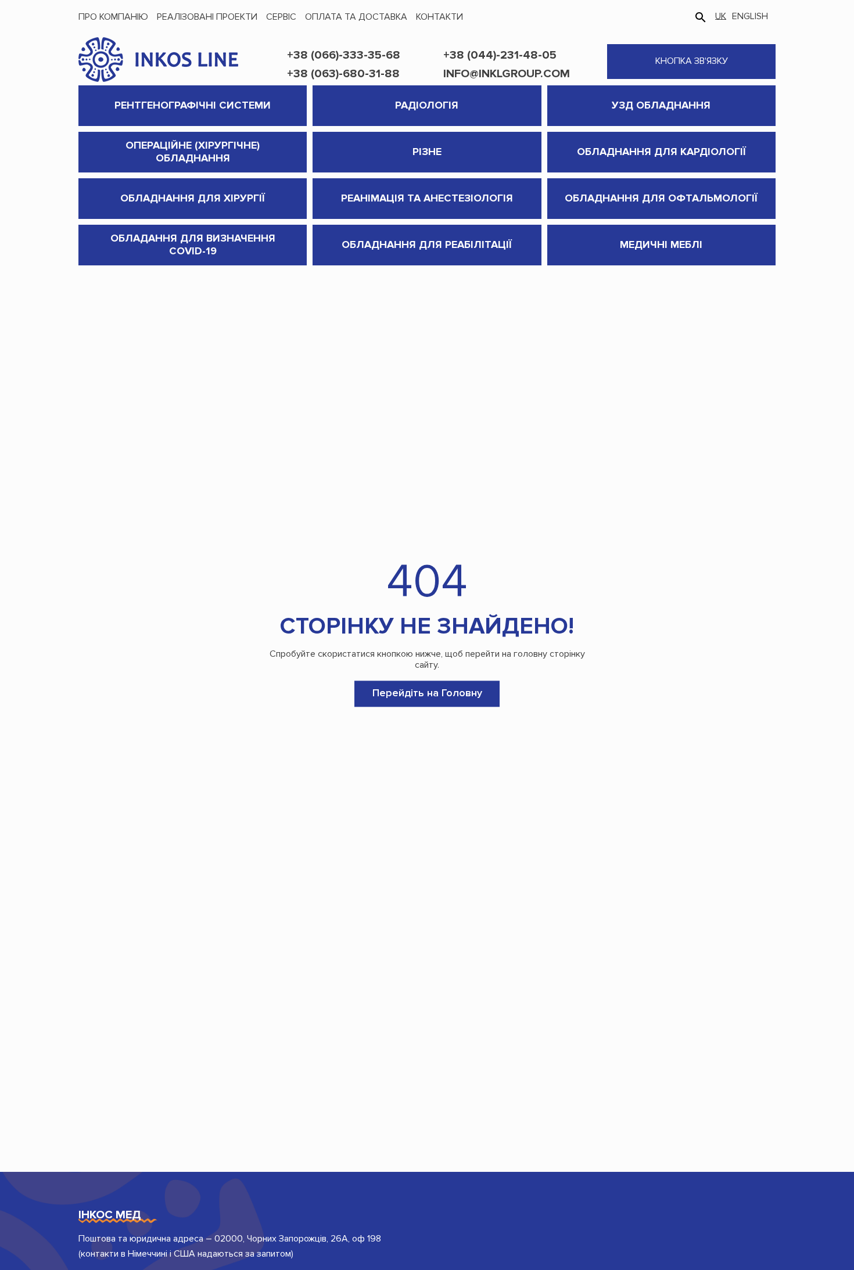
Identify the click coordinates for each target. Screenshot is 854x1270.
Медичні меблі (661, 244)
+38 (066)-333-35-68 (343, 55)
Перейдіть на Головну (427, 693)
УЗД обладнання (661, 105)
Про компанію (113, 17)
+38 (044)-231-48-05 (500, 55)
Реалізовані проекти (207, 17)
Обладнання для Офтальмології (661, 198)
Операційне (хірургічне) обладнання (192, 151)
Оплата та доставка (356, 17)
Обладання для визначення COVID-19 (192, 244)
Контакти (439, 17)
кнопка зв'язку (691, 61)
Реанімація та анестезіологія (427, 198)
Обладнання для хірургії (192, 198)
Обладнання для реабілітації (427, 244)
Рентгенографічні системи (192, 105)
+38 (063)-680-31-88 (343, 74)
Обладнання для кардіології (661, 151)
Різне (427, 151)
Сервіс (281, 17)
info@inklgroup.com (506, 74)
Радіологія (426, 105)
